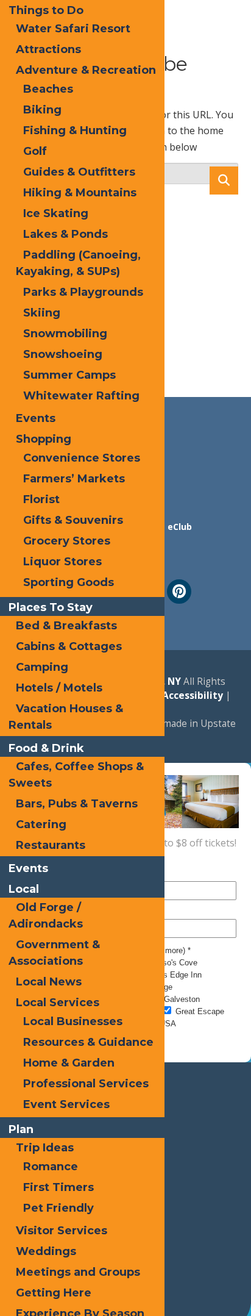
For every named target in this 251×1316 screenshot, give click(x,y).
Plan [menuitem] (21, 1129)
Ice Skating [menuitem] (55, 213)
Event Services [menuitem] (66, 1104)
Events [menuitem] (35, 418)
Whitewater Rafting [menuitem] (81, 395)
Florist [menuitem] (41, 499)
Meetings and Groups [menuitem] (78, 1272)
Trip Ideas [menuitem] (45, 1147)
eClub (180, 526)
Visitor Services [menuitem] (61, 1230)
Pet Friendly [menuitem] (58, 1208)
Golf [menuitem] (35, 151)
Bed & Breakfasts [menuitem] (66, 625)
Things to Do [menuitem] (46, 10)
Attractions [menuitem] (48, 49)
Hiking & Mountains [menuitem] (79, 192)
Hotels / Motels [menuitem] (59, 688)
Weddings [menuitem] (46, 1251)
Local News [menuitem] (49, 982)
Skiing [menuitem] (41, 313)
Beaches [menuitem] (48, 89)
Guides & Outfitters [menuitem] (79, 172)
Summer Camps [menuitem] (69, 375)
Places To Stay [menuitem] (51, 607)
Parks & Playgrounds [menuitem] (83, 292)
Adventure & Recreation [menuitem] (86, 70)
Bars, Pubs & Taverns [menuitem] (77, 803)
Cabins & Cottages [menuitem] (69, 646)
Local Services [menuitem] (57, 1002)
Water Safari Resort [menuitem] (73, 28)
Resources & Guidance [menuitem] (88, 1042)
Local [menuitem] (24, 889)
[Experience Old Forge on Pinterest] (179, 591)
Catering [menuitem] (41, 824)
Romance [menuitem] (50, 1166)
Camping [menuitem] (42, 667)
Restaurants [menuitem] (50, 845)
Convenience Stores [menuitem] (81, 458)
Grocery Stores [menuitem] (66, 541)
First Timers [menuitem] (58, 1187)
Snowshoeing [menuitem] (62, 354)
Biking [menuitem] (42, 109)
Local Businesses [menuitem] (72, 1021)
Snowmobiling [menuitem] (65, 333)
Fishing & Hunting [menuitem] (75, 130)
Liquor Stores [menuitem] (62, 561)
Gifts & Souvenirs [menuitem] (73, 520)
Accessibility (191, 695)
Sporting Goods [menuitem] (68, 582)
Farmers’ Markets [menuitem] (74, 478)
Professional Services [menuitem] (86, 1083)
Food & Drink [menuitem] (46, 748)
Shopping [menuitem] (43, 439)
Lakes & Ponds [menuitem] (65, 234)
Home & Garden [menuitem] (69, 1063)
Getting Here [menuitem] (53, 1293)
